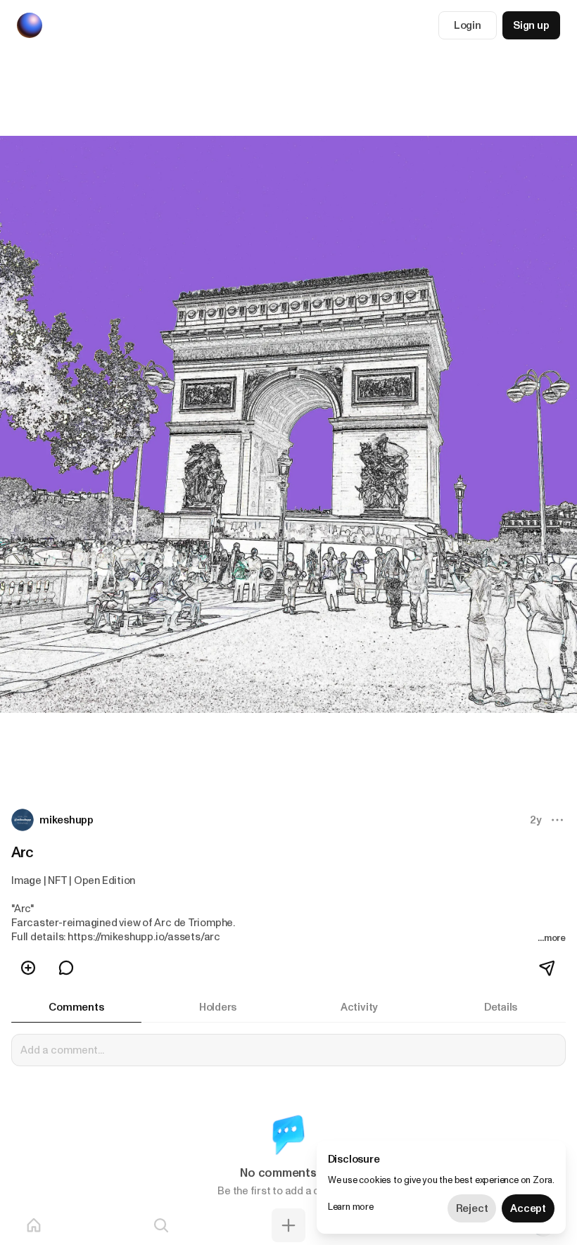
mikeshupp (66, 820)
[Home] (34, 1225)
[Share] (548, 967)
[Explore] (161, 1225)
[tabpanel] (288, 1124)
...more (552, 938)
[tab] (76, 1007)
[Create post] (288, 1225)
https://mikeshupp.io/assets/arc (144, 936)
